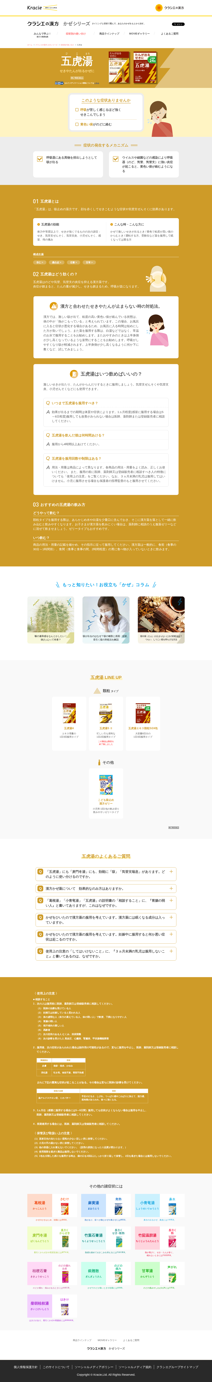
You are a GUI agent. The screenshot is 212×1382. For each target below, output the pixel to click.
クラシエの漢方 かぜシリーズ (58, 23)
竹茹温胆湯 (167, 1255)
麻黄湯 (122, 1220)
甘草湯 (171, 1288)
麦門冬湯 (65, 1252)
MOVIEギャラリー (139, 33)
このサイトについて (56, 1367)
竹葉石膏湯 (121, 1252)
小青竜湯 (170, 1220)
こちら (96, 83)
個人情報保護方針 (26, 1367)
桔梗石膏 (66, 1288)
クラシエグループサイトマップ (177, 1367)
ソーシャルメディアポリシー (94, 1367)
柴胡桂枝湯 (69, 1320)
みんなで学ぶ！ (42, 35)
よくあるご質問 (169, 33)
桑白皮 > (56, 262)
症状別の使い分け (76, 33)
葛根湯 (64, 1220)
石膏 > (73, 262)
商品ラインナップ (109, 33)
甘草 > (89, 262)
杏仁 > (39, 262)
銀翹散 (119, 1288)
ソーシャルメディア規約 (135, 1367)
